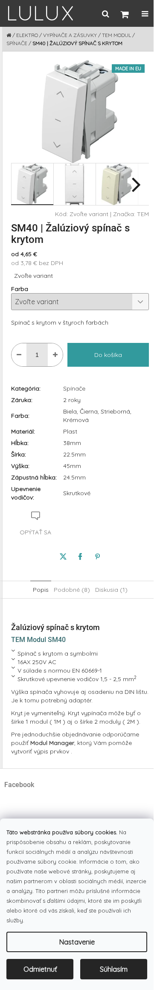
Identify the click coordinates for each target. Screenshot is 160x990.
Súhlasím (114, 969)
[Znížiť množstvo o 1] (19, 354)
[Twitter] (63, 556)
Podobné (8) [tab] (72, 589)
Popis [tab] (41, 589)
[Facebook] (80, 556)
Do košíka (108, 355)
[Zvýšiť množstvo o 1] (55, 354)
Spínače (74, 388)
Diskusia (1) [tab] (111, 589)
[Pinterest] (97, 556)
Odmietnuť (40, 969)
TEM (143, 214)
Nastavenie (77, 942)
